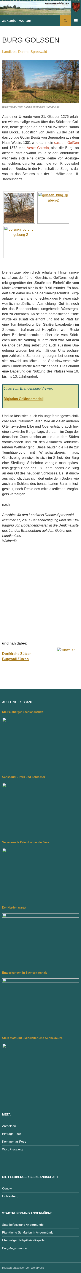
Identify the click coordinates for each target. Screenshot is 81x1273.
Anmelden (9, 1126)
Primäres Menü (76, 20)
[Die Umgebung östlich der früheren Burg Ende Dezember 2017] (19, 242)
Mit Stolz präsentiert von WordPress (23, 1267)
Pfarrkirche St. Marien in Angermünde (28, 1232)
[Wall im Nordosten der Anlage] (19, 208)
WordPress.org (12, 1149)
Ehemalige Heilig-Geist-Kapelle (23, 1240)
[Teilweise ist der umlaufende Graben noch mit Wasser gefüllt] (53, 208)
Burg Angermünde (14, 1248)
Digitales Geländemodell (23, 399)
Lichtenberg (10, 1196)
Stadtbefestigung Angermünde (23, 1224)
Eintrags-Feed (12, 1133)
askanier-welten (16, 20)
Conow (7, 1188)
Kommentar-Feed (14, 1141)
